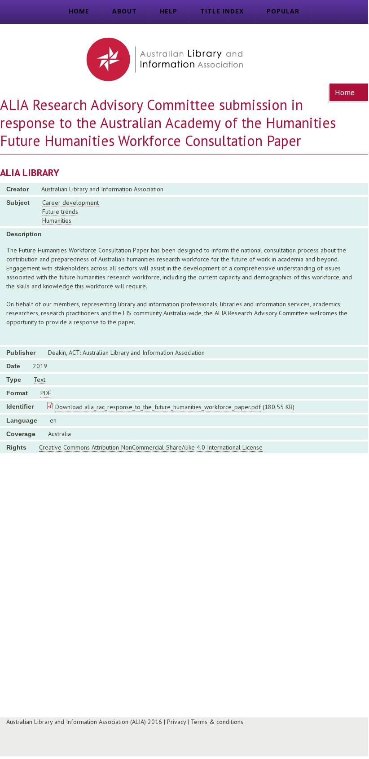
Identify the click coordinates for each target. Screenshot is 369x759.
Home (79, 11)
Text (39, 379)
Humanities (56, 220)
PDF (45, 393)
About (124, 11)
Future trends (60, 211)
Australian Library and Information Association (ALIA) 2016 (84, 722)
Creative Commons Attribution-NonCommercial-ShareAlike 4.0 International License (151, 447)
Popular (283, 11)
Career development (70, 203)
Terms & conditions (217, 722)
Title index (222, 11)
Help (168, 11)
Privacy (176, 722)
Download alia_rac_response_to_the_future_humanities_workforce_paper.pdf (158, 407)
